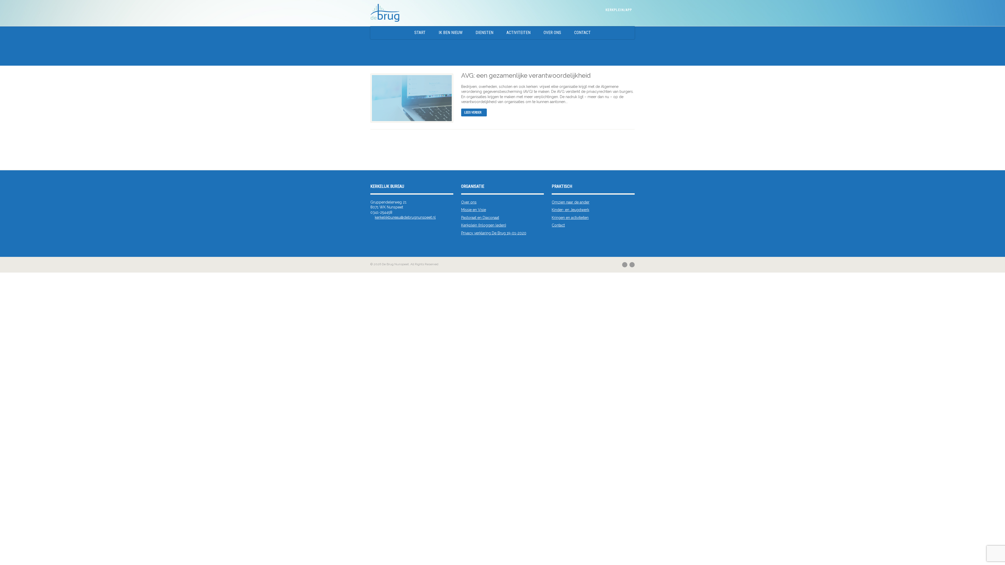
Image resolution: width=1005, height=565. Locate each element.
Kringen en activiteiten (570, 218)
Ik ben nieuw (450, 32)
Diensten (484, 32)
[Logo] (430, 13)
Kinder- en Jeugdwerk (570, 210)
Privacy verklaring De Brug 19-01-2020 (493, 233)
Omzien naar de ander (570, 202)
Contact (582, 32)
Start (420, 32)
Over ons (552, 32)
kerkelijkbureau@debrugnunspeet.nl (405, 217)
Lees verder (472, 112)
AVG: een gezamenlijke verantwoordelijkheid (526, 75)
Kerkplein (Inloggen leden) (483, 225)
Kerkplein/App (619, 10)
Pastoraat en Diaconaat (480, 218)
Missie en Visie (473, 210)
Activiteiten (518, 32)
